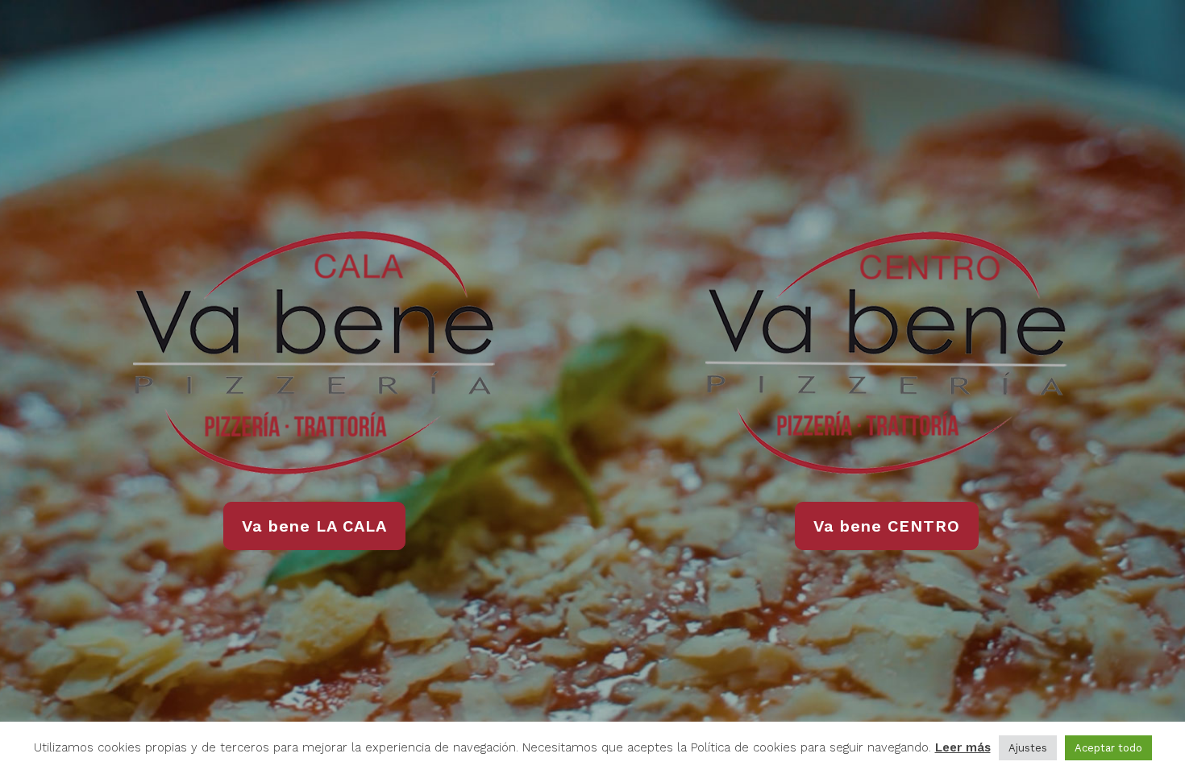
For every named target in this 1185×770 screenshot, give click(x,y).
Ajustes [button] (1027, 748)
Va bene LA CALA (314, 526)
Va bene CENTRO (886, 526)
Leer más (963, 747)
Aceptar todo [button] (1108, 748)
